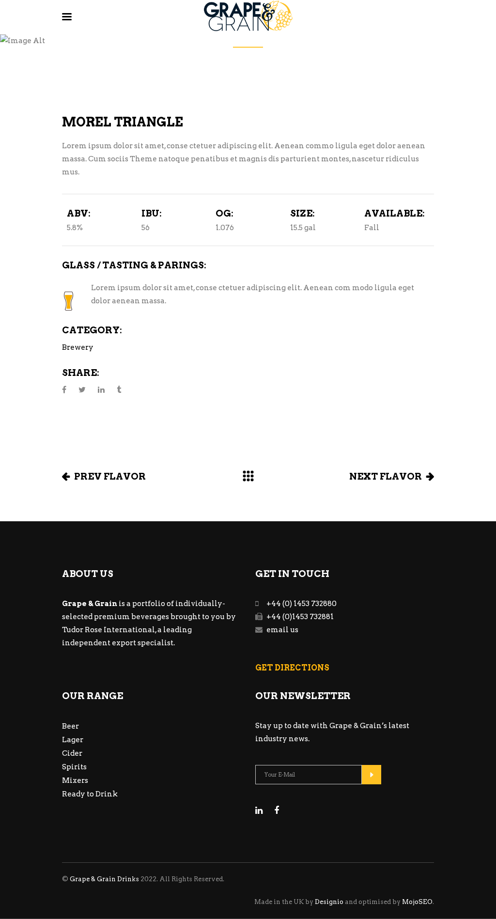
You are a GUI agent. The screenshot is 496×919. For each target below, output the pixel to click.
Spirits (74, 767)
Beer (70, 726)
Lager (72, 739)
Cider (72, 753)
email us (282, 629)
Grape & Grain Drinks (104, 879)
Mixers (75, 780)
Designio (329, 901)
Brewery (77, 347)
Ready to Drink (90, 794)
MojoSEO (417, 901)
